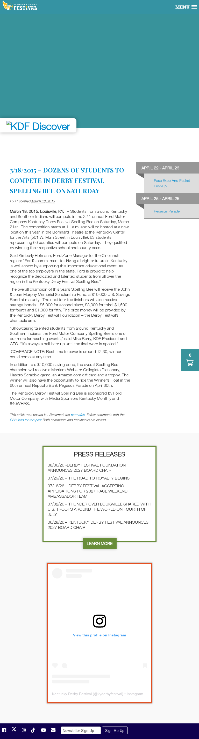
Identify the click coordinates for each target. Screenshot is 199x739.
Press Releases (99, 454)
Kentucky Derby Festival (20, 5)
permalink (77, 414)
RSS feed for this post (25, 420)
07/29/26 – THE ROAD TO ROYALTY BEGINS (89, 478)
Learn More (99, 543)
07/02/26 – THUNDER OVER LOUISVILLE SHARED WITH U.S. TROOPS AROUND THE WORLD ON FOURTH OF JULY (99, 509)
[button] (190, 360)
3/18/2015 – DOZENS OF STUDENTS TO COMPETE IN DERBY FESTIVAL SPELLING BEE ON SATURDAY (67, 180)
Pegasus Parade (167, 211)
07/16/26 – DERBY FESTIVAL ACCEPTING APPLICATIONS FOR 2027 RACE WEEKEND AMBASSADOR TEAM (87, 490)
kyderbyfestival (110, 694)
